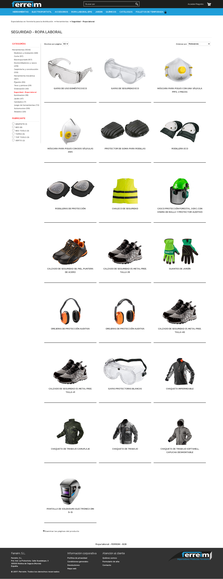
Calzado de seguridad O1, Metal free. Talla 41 (70, 390)
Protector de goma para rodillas (125, 148)
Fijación (19, 82)
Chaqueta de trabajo (125, 449)
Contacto (107, 565)
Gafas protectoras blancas (125, 388)
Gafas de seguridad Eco (125, 88)
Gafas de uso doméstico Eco (70, 88)
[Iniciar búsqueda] (136, 4)
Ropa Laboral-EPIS (81, 12)
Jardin (19, 98)
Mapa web (71, 568)
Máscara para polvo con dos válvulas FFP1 (70, 150)
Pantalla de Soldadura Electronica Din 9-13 (70, 510)
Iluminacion (21, 95)
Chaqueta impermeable (180, 388)
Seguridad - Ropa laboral (25, 92)
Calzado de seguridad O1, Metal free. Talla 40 (179, 330)
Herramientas (21, 12)
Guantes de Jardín (180, 268)
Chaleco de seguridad (125, 208)
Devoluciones (73, 565)
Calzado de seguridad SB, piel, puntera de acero (70, 270)
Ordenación (21, 88)
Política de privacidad (77, 558)
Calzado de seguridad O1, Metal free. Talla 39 (125, 270)
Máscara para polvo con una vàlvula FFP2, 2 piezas (179, 90)
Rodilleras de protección (70, 208)
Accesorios (61, 12)
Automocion (22, 108)
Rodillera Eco (180, 148)
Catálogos (126, 12)
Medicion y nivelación (26, 53)
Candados (20, 101)
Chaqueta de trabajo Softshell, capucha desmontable (179, 450)
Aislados (20, 111)
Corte (18, 56)
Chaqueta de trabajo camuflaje (70, 449)
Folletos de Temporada (149, 12)
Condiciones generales (77, 561)
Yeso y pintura (23, 85)
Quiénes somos (110, 558)
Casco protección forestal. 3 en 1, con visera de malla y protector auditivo (179, 210)
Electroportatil (42, 12)
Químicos (111, 12)
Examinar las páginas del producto (62, 531)
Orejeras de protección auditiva (70, 328)
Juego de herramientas (26, 105)
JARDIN (99, 12)
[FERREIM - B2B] (190, 556)
